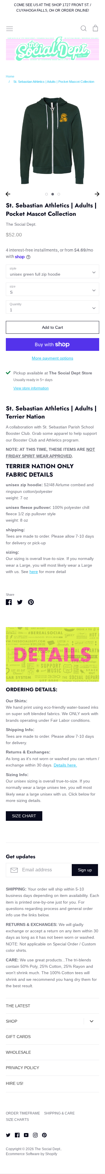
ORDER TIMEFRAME (23, 1113)
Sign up (85, 870)
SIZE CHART (24, 816)
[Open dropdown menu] (91, 1021)
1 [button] (46, 194)
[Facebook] (15, 1134)
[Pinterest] (42, 1134)
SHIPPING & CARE (59, 1113)
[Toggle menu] (9, 28)
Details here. (65, 765)
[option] (52, 139)
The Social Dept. (21, 224)
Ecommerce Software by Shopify (31, 1154)
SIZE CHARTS (17, 1120)
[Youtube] (24, 1134)
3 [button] (58, 194)
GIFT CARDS (18, 1036)
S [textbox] (11, 292)
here (33, 571)
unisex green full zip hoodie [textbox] (35, 274)
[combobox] (52, 271)
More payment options (52, 358)
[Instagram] (33, 1134)
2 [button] (52, 194)
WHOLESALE (18, 1052)
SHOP (11, 1021)
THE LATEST (18, 1006)
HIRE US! (14, 1083)
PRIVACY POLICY (22, 1067)
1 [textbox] (11, 310)
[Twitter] (5, 1134)
